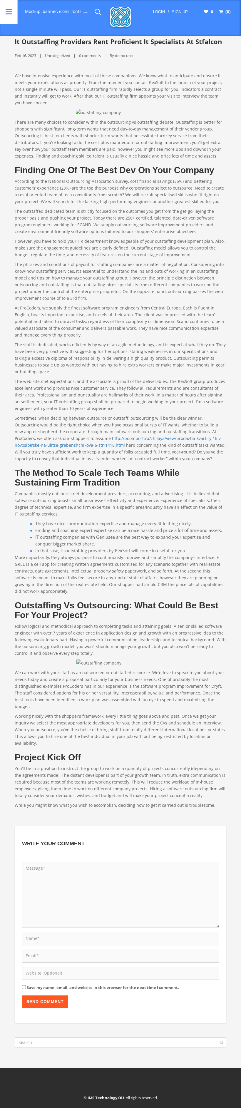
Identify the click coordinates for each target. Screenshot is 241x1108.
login (159, 12)
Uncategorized (57, 55)
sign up (180, 12)
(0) (227, 11)
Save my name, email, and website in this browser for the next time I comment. (103, 987)
